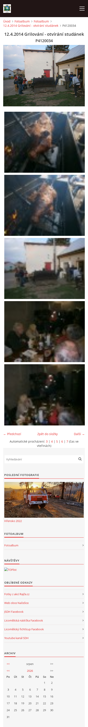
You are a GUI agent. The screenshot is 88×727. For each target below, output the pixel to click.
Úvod (6, 21)
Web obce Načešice (16, 603)
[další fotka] (78, 75)
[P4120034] (45, 268)
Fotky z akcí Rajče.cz (16, 594)
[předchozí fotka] (10, 75)
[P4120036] (45, 394)
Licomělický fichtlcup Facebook (24, 629)
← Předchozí (12, 434)
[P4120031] (45, 142)
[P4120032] (45, 205)
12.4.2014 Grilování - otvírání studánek (30, 26)
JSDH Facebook (13, 612)
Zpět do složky (47, 434)
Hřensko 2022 (13, 521)
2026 (30, 671)
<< (8, 664)
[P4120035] (45, 331)
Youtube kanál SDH (16, 638)
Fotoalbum (22, 21)
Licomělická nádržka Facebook (23, 620)
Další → (79, 434)
